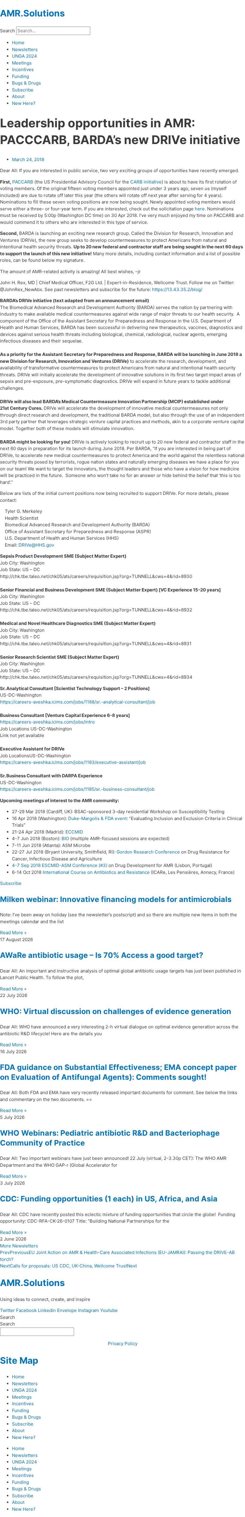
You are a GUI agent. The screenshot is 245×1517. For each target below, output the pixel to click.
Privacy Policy (122, 1343)
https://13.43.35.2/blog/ (177, 289)
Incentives (23, 69)
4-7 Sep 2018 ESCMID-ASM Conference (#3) (59, 865)
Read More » (13, 932)
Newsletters (25, 49)
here (200, 209)
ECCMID (74, 832)
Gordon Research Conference (148, 852)
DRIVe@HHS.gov (36, 545)
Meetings (22, 63)
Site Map (19, 1360)
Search (7, 30)
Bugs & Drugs (26, 83)
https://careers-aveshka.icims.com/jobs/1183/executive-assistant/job (73, 762)
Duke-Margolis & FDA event (97, 818)
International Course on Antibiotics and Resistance (96, 872)
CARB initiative (146, 182)
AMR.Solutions (32, 13)
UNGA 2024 (24, 56)
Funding (20, 76)
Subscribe (22, 90)
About (18, 96)
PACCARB (22, 182)
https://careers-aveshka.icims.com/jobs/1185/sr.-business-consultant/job (77, 789)
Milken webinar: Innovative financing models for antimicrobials (116, 899)
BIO (65, 838)
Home (18, 42)
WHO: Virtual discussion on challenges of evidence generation (115, 1011)
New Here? (24, 103)
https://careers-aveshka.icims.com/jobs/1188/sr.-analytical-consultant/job (77, 702)
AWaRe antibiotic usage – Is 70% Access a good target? (101, 955)
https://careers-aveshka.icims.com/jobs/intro (47, 722)
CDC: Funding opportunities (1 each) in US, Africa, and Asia (109, 1198)
